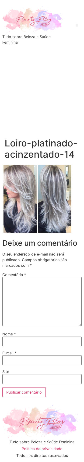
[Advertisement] (42, 93)
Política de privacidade (42, 448)
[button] (77, 25)
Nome (9, 334)
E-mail (9, 353)
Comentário (14, 275)
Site (5, 371)
